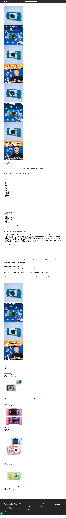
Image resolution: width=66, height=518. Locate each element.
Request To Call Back (7, 163)
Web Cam (42, 509)
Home (6, 164)
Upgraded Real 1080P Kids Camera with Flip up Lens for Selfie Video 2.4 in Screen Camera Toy (19, 398)
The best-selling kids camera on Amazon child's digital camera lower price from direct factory (19, 486)
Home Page (29, 503)
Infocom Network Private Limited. (14, 516)
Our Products (30, 506)
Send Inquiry (7, 162)
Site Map (29, 509)
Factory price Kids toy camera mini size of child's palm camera (14, 457)
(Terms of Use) (19, 515)
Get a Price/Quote (6, 171)
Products (6, 165)
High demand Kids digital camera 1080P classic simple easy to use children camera (17, 427)
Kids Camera (7, 166)
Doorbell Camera (43, 503)
